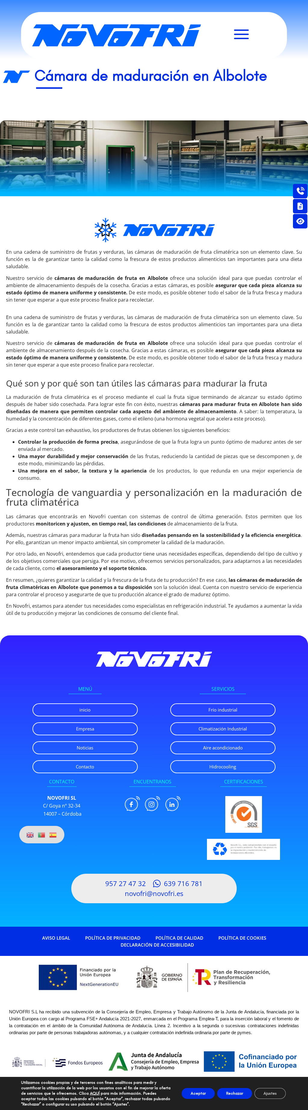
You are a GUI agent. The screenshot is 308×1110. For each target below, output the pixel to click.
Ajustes (270, 1093)
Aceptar (198, 1093)
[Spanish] (53, 835)
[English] (30, 835)
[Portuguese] (42, 835)
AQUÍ (95, 1093)
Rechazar (234, 1093)
